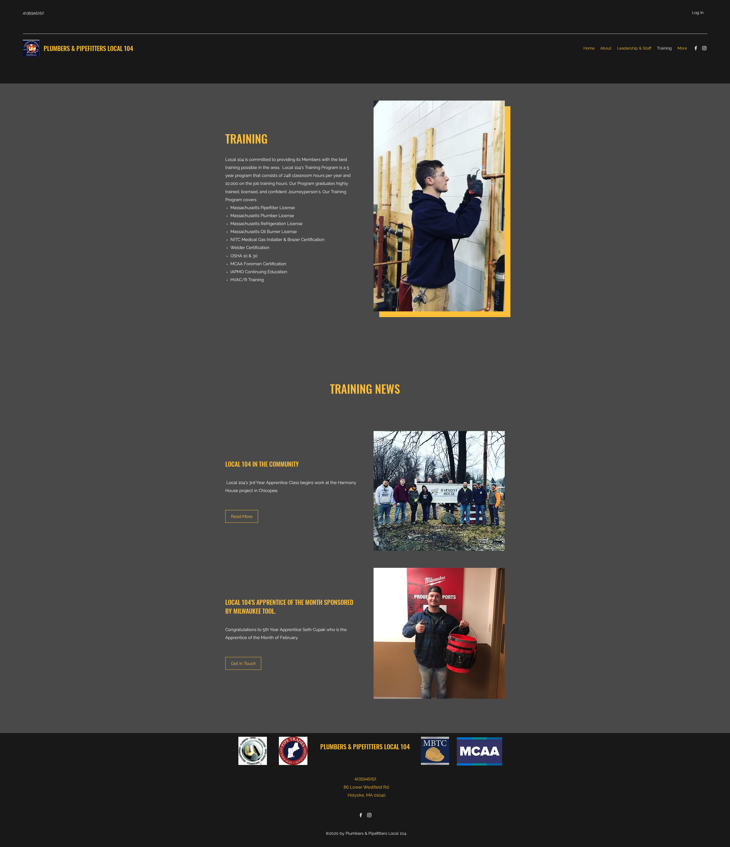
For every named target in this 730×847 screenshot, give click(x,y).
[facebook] (696, 48)
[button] (243, 663)
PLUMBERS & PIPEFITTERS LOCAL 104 (89, 48)
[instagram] (704, 48)
